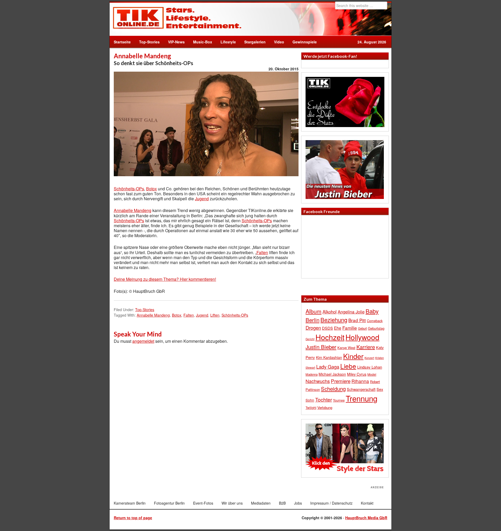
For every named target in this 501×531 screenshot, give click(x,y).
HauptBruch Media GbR (366, 517)
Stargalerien (255, 41)
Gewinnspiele (305, 41)
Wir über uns (232, 503)
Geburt (362, 328)
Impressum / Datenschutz (331, 503)
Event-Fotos (203, 503)
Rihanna (360, 381)
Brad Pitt (357, 320)
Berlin (312, 320)
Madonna (312, 374)
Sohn (310, 400)
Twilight (311, 407)
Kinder (353, 356)
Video (277, 41)
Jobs (298, 503)
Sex (380, 389)
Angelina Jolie (351, 312)
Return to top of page (133, 517)
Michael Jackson (332, 374)
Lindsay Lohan (369, 367)
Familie (349, 327)
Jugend (202, 199)
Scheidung (333, 388)
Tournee (339, 400)
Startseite (122, 41)
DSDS (327, 328)
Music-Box (200, 41)
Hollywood (362, 337)
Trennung (361, 398)
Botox (151, 189)
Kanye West (346, 347)
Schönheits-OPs (129, 189)
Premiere (340, 380)
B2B (282, 503)
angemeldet (143, 341)
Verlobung (324, 407)
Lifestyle (226, 41)
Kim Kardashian (329, 357)
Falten (262, 252)
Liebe (348, 365)
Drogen (313, 327)
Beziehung (333, 320)
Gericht (310, 339)
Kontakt (367, 503)
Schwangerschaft (361, 389)
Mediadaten (261, 503)
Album (313, 311)
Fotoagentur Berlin (169, 503)
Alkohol (330, 312)
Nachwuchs (318, 381)
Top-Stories (149, 41)
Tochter (323, 399)
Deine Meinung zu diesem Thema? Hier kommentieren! (165, 279)
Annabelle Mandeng (132, 210)
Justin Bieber (321, 347)
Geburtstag (376, 328)
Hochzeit (329, 337)
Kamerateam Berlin (130, 503)
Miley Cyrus (356, 374)
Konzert (369, 358)
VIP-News (176, 41)
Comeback (375, 320)
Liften (214, 315)
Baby (372, 311)
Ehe (337, 328)
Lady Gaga (327, 366)
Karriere (365, 347)
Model (371, 374)
